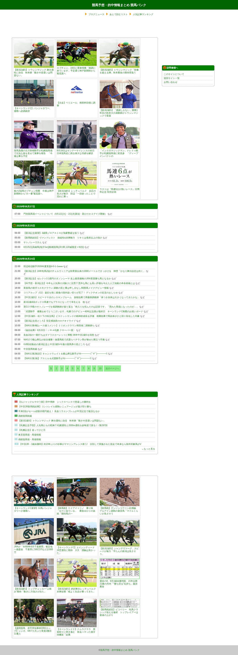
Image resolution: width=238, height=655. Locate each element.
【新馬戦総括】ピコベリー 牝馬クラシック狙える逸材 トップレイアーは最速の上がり (119, 612)
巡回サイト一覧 (172, 78)
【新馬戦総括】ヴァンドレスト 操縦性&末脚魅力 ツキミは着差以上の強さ (63, 237)
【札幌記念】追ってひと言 (31, 430)
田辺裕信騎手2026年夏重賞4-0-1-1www (43, 266)
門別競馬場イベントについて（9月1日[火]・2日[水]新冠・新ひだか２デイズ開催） (65, 214)
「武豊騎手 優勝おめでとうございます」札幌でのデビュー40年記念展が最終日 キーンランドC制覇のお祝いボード (83, 311)
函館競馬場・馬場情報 (29, 439)
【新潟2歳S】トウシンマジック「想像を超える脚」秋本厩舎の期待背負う (119, 71)
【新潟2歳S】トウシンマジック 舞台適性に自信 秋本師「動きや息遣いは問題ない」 (34, 73)
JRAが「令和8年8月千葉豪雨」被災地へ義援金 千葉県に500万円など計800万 (33, 549)
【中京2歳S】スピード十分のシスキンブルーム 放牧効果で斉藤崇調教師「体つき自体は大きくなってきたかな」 (82, 297)
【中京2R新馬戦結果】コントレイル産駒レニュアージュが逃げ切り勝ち (54, 406)
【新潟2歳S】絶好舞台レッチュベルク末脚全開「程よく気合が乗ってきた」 (76, 590)
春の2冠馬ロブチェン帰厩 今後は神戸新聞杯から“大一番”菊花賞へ (34, 192)
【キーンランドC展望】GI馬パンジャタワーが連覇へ (33, 509)
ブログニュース (96, 14)
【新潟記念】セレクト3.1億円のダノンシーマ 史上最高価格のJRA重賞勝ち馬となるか (67, 278)
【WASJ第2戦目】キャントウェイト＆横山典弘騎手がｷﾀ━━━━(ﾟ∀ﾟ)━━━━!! (65, 353)
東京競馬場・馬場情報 (29, 434)
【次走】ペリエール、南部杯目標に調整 (76, 104)
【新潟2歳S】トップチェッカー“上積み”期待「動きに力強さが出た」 (32, 590)
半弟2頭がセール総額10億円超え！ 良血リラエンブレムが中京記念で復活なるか (59, 411)
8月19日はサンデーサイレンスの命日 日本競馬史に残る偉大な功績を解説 (75, 152)
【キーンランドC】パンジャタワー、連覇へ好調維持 (33, 109)
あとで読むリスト (119, 14)
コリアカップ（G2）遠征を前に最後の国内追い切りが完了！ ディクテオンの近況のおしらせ (71, 292)
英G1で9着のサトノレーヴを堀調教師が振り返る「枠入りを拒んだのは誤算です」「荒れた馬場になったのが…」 (81, 306)
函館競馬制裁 (25, 416)
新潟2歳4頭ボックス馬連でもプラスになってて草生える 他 (54, 302)
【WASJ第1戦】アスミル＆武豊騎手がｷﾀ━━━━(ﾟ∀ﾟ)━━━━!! (57, 358)
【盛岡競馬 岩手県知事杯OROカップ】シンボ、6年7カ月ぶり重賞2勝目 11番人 (34, 631)
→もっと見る (148, 449)
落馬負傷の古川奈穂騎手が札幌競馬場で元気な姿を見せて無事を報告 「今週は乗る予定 (33, 153)
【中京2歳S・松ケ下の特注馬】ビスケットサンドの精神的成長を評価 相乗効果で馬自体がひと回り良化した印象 (82, 316)
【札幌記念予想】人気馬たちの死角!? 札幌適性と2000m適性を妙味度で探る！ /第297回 (63, 425)
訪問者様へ (172, 67)
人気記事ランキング (143, 14)
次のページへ (112, 368)
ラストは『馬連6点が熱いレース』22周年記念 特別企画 (120, 190)
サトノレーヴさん (33, 242)
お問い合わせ (170, 82)
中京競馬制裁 (30, 349)
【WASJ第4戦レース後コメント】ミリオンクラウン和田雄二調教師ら (59, 325)
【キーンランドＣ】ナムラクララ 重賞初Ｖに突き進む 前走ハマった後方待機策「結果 (76, 632)
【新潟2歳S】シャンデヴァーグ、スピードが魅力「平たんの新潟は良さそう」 (119, 551)
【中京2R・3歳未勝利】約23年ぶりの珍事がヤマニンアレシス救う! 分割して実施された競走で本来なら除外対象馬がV (80, 444)
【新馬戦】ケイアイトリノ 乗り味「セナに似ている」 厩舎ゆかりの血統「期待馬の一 (76, 511)
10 (100, 368)
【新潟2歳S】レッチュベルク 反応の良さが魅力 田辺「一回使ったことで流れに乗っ (76, 194)
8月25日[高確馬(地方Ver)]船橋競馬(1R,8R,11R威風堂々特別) (54, 247)
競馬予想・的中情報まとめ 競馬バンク (119, 5)
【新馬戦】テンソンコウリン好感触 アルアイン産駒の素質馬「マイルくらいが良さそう (119, 511)
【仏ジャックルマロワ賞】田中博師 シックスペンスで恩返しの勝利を (54, 402)
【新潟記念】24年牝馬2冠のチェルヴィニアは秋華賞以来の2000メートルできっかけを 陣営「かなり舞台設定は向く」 (84, 271)
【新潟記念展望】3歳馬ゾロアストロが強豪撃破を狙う (51, 233)
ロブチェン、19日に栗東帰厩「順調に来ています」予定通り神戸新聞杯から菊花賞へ (76, 71)
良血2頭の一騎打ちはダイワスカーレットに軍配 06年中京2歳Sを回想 (59, 335)
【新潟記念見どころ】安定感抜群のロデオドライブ (50, 320)
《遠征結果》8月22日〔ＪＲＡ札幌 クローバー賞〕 (49, 330)
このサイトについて (174, 74)
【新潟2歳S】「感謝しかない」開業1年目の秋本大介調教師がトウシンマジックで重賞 (119, 113)
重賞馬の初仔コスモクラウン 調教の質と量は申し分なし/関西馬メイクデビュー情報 (66, 288)
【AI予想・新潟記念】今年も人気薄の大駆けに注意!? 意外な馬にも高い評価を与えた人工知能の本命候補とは (79, 283)
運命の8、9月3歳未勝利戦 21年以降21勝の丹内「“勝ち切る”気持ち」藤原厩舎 (118, 584)
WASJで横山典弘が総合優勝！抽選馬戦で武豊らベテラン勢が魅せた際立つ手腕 (64, 339)
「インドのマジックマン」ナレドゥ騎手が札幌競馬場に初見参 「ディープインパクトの (119, 153)
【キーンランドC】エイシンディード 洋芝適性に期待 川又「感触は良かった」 (77, 550)
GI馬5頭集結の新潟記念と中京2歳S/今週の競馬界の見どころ (54, 344)
